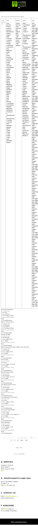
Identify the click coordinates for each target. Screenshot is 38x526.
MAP (2, 470)
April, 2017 (35, 306)
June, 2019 (35, 234)
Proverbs (8, 57)
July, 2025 (34, 28)
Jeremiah (8, 65)
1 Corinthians (10, 103)
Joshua (8, 33)
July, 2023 (34, 96)
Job (7, 54)
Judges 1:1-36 (9, 427)
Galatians (9, 106)
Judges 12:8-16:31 (10, 364)
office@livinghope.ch (11, 496)
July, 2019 (34, 232)
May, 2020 (34, 202)
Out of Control (4, 359)
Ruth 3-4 (8, 314)
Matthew (8, 93)
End (26, 440)
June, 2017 (35, 302)
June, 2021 (35, 166)
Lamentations (10, 67)
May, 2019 (34, 236)
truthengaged (22, 453)
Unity (24, 128)
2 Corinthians (10, 105)
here (5, 485)
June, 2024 (35, 64)
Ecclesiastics (26, 65)
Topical (8, 142)
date (33, 20)
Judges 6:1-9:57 (10, 389)
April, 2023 (35, 101)
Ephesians (9, 108)
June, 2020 (35, 200)
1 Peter (8, 130)
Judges (8, 35)
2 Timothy (9, 122)
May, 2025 (34, 31)
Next (22, 440)
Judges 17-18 (9, 351)
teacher (18, 20)
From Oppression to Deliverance (9, 397)
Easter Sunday (27, 64)
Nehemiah (9, 50)
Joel (7, 74)
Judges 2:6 (16, 414)
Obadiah (8, 77)
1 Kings (8, 42)
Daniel (8, 71)
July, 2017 (34, 301)
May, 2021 (34, 168)
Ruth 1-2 (8, 326)
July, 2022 (34, 130)
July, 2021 (34, 164)
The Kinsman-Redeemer (7, 309)
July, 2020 (34, 198)
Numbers (8, 30)
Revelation (9, 140)
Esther (8, 52)
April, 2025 (35, 33)
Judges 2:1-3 (9, 414)
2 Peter (8, 132)
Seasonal (25, 115)
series (24, 20)
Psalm (8, 55)
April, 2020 (35, 203)
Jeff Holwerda (5, 325)
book (7, 20)
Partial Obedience (5, 422)
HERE (5, 509)
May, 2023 (34, 100)
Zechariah (9, 89)
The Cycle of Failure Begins (8, 409)
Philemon (9, 125)
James (8, 128)
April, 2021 (35, 169)
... (28, 437)
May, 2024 (34, 65)
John (7, 98)
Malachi (8, 91)
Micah (8, 81)
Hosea (8, 72)
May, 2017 (34, 304)
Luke (7, 96)
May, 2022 (34, 134)
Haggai (8, 88)
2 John (8, 135)
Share (2, 318)
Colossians (9, 111)
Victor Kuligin (5, 413)
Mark (7, 94)
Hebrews (8, 127)
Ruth (7, 37)
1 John (8, 134)
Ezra (7, 48)
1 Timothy (9, 120)
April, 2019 (35, 237)
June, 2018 (35, 268)
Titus (7, 123)
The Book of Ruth (9, 315)
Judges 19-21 (9, 339)
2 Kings (8, 43)
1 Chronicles (9, 45)
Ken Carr (18, 25)
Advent (24, 52)
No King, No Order (5, 334)
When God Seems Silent (7, 372)
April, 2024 (35, 67)
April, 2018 (35, 272)
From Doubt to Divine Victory (8, 384)
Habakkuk (9, 84)
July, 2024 (34, 62)
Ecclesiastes (9, 59)
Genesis (8, 25)
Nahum (8, 83)
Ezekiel (8, 69)
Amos (8, 76)
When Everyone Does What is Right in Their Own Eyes (15, 347)
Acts (7, 100)
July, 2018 (34, 266)
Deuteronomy (10, 31)
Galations (25, 74)
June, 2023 (35, 98)
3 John (8, 137)
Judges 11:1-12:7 (10, 376)
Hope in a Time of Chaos (7, 322)
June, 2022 (35, 132)
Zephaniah (9, 86)
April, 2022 (35, 135)
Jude (7, 139)
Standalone (26, 117)
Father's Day (26, 72)
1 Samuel (9, 38)
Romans (8, 101)
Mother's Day (26, 96)
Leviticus (8, 28)
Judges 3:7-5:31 (10, 402)
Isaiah (8, 64)
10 (17, 440)
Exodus (8, 26)
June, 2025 (35, 30)
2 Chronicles (9, 47)
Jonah (8, 79)
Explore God (26, 69)
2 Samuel (9, 40)
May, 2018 (34, 270)
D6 (23, 60)
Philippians (9, 110)
